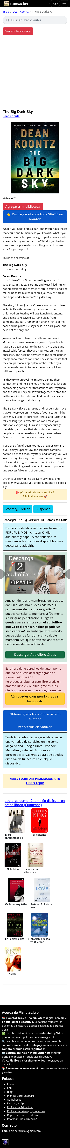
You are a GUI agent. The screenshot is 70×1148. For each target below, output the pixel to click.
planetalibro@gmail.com (26, 1131)
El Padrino (13, 869)
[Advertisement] (35, 73)
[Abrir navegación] (64, 3)
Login (55, 3)
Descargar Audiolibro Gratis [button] (35, 654)
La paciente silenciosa (31, 871)
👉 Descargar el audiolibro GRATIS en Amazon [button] (35, 216)
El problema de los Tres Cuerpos (39, 940)
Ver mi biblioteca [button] (18, 31)
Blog (10, 1092)
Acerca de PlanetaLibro (20, 1013)
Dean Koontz (20, 11)
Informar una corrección (22, 1119)
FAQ (9, 1088)
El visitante (39, 834)
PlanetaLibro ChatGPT (20, 1095)
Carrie (12, 973)
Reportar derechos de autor (24, 1115)
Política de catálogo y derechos (26, 1111)
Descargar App (16, 1103)
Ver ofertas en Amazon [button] (35, 727)
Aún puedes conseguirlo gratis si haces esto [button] (35, 698)
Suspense (43, 509)
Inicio (6, 11)
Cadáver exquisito (16, 904)
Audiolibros (14, 1099)
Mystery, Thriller (17, 509)
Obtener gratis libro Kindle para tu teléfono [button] (35, 716)
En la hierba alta (14, 939)
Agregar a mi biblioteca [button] (22, 206)
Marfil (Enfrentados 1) (14, 836)
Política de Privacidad (20, 1107)
